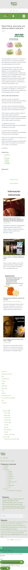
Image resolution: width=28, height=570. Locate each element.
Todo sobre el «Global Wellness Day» (13, 257)
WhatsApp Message (5, 565)
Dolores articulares (18, 502)
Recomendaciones (6, 395)
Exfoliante (10, 476)
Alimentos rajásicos (17, 522)
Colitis (16, 501)
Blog (3, 31)
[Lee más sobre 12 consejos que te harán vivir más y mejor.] (14, 326)
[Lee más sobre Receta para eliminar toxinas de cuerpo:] (14, 285)
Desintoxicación (7, 502)
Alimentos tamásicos (10, 523)
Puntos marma (16, 532)
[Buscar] (25, 516)
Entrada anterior (14, 179)
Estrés (12, 504)
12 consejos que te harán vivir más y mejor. (13, 339)
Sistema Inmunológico (18, 508)
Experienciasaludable (6, 531)
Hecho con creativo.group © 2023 (14, 539)
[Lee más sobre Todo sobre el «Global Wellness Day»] (14, 247)
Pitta (3, 390)
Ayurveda (5, 222)
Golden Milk (17, 531)
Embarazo (3, 529)
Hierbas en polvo (12, 481)
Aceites (10, 471)
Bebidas (10, 473)
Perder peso (16, 506)
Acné (7, 522)
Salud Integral (7, 534)
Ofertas (6, 467)
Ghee (9, 480)
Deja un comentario (7, 301)
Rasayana (6, 469)
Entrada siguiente (14, 183)
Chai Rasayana (5, 378)
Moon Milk (4, 388)
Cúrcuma (18, 527)
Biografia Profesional (12, 525)
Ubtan (20, 534)
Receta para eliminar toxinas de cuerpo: (13, 298)
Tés (9, 487)
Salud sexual (6, 508)
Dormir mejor (6, 504)
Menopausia (9, 506)
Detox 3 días (23, 527)
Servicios (6, 488)
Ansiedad (15, 499)
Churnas (10, 474)
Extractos (10, 478)
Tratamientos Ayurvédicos (14, 490)
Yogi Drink (4, 402)
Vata (3, 400)
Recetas (4, 393)
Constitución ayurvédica (8, 527)
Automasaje (4, 525)
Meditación (4, 386)
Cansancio (10, 501)
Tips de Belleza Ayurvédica (8, 398)
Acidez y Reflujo (7, 499)
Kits (9, 483)
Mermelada (11, 485)
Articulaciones (19, 523)
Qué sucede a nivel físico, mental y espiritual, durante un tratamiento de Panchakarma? (13, 219)
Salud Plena (15, 534)
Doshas (3, 381)
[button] (24, 16)
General (6, 466)
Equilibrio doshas (11, 529)
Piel (21, 506)
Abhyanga (3, 522)
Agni (11, 522)
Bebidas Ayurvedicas (7, 374)
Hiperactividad (18, 504)
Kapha (3, 383)
